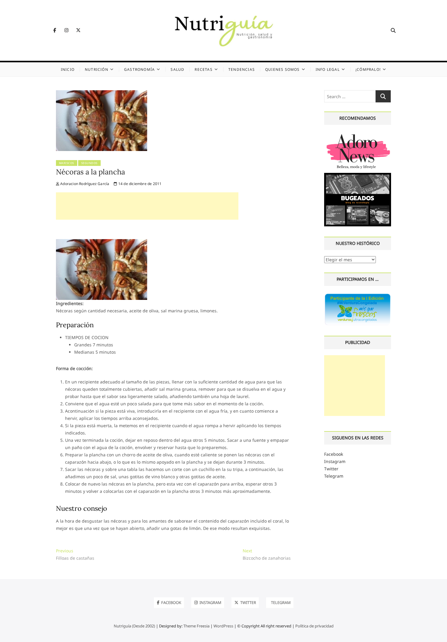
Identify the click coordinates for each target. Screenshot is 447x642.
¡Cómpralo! (368, 69)
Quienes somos (282, 69)
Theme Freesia (196, 626)
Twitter (331, 469)
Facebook (333, 454)
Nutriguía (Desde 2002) (134, 626)
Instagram (334, 461)
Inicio (67, 69)
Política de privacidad (314, 626)
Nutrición (96, 69)
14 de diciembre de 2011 (139, 183)
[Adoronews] (357, 134)
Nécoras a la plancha (90, 172)
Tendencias (241, 69)
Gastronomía (139, 69)
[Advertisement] (147, 206)
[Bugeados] (357, 175)
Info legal (328, 69)
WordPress (223, 626)
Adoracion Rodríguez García (84, 183)
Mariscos (66, 163)
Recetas (203, 69)
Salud (177, 69)
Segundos (89, 163)
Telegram (333, 476)
